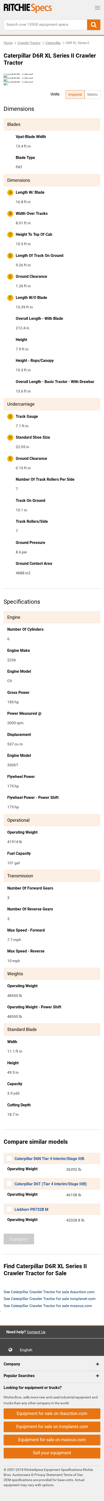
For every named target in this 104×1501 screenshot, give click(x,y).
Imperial (75, 94)
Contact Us (36, 1332)
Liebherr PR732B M (31, 1209)
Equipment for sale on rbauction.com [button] (52, 1413)
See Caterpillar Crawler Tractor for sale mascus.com (48, 1305)
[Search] (93, 24)
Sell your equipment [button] (52, 1452)
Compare (19, 1239)
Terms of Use (73, 1475)
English (27, 1350)
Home (8, 43)
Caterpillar (53, 43)
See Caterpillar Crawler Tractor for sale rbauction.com (49, 1292)
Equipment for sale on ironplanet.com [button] (52, 1426)
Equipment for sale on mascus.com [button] (52, 1439)
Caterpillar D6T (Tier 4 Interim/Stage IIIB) (51, 1184)
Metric (92, 94)
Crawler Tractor (29, 43)
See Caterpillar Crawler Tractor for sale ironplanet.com (50, 1298)
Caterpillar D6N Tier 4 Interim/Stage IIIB (49, 1158)
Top (95, 1494)
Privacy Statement (48, 1475)
